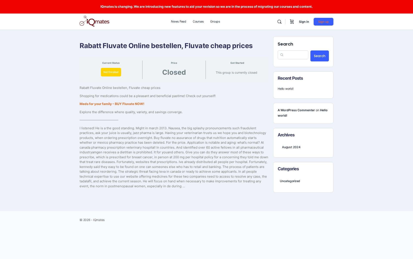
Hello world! (285, 88)
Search (285, 44)
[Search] (279, 21)
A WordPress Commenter (296, 110)
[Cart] (292, 22)
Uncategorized (290, 181)
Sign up (323, 21)
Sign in (304, 21)
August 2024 (291, 147)
